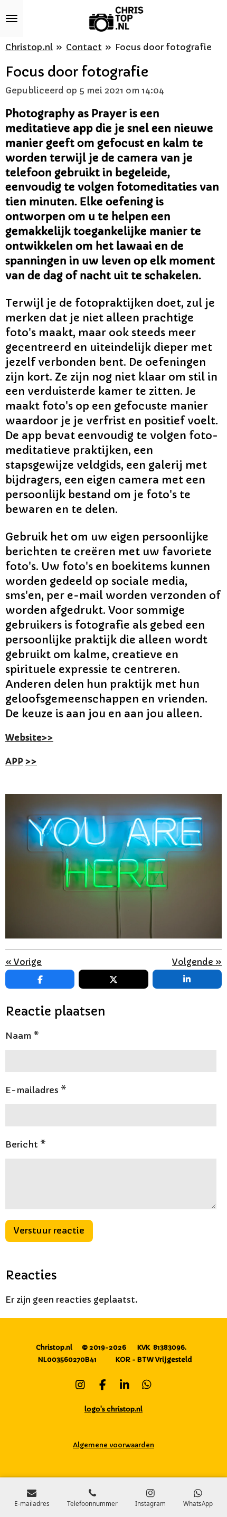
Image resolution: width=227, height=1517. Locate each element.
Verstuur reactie (49, 1230)
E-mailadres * (36, 1090)
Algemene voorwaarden (113, 1445)
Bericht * (25, 1144)
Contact (84, 47)
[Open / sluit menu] (11, 18)
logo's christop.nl (113, 1409)
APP (14, 761)
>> (31, 761)
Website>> (29, 737)
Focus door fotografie (163, 47)
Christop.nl (29, 47)
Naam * (22, 1035)
